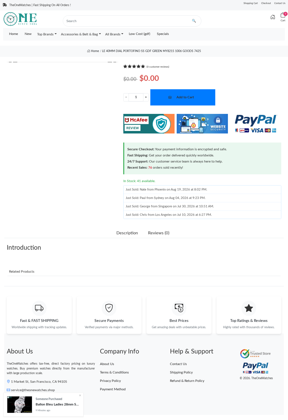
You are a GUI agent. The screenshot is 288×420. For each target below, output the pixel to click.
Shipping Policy (181, 372)
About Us (107, 364)
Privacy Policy (110, 381)
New (28, 34)
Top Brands (45, 34)
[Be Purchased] (19, 404)
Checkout (266, 3)
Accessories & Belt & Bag (79, 34)
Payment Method (113, 389)
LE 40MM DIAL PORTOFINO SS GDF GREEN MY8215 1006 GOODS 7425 (151, 51)
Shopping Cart (251, 3)
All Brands (112, 34)
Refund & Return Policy (187, 381)
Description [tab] (127, 233)
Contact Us (279, 3)
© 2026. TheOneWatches (256, 378)
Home (13, 34)
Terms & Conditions (114, 372)
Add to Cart (185, 97)
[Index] (272, 17)
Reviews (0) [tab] (158, 233)
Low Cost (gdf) (139, 34)
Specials (163, 34)
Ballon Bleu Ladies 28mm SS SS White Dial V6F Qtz (58, 404)
